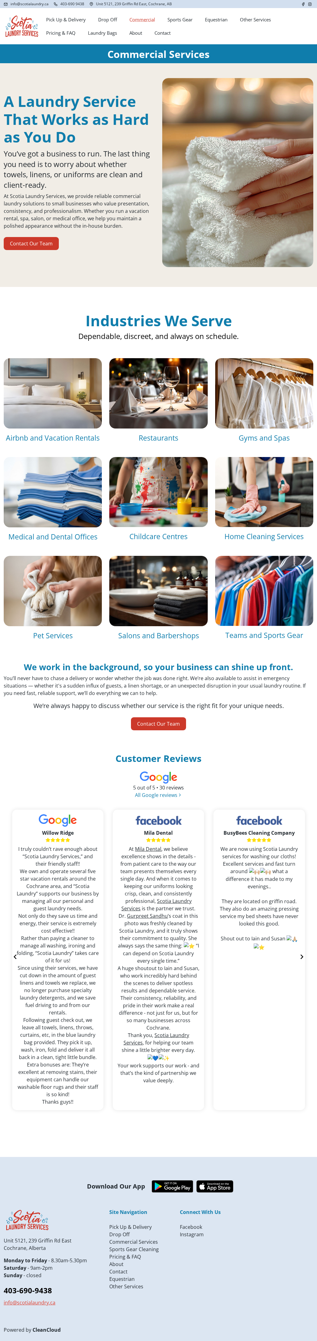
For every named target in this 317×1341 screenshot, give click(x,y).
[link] (148, 849)
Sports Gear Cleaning (134, 1249)
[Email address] (6, 4)
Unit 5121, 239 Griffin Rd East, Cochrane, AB (134, 4)
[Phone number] (56, 4)
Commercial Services (133, 1241)
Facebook (191, 1227)
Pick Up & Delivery (130, 1227)
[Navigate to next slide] (301, 956)
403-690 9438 (72, 4)
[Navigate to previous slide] (15, 956)
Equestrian (122, 1279)
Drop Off (119, 1234)
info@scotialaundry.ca (30, 4)
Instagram (192, 1234)
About (116, 1264)
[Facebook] (303, 4)
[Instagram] (309, 4)
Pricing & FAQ (125, 1256)
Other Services (126, 1286)
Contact (118, 1271)
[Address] (91, 4)
